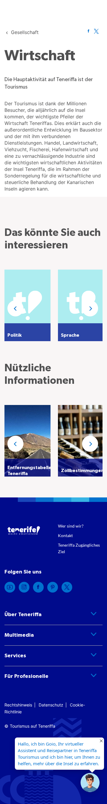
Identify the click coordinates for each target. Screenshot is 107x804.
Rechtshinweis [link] (18, 704)
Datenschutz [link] (51, 704)
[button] (15, 308)
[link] (25, 32)
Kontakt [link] (65, 535)
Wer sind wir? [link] (71, 525)
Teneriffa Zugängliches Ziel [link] (79, 548)
